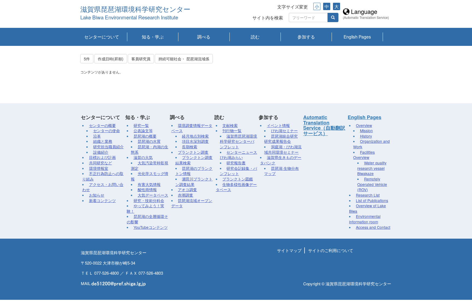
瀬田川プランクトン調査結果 (194, 181)
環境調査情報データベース (192, 128)
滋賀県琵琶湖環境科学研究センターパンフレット (238, 141)
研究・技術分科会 (149, 200)
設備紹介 (100, 152)
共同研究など (100, 162)
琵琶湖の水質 (149, 141)
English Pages (357, 37)
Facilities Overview (364, 154)
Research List (368, 195)
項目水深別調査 (195, 141)
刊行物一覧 (231, 130)
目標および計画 (102, 157)
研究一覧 (141, 125)
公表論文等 (143, 130)
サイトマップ (289, 250)
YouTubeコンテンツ (151, 227)
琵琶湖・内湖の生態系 (149, 149)
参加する (306, 37)
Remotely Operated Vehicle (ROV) (372, 184)
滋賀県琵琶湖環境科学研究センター (135, 9)
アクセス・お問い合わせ (102, 187)
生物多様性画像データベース (236, 187)
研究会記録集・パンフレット (238, 170)
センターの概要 (102, 125)
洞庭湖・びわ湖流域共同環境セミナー (283, 149)
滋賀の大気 (143, 157)
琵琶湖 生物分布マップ (281, 170)
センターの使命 (106, 130)
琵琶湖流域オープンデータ (192, 203)
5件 (87, 58)
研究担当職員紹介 (108, 146)
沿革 (97, 136)
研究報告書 (236, 162)
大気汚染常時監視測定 (149, 165)
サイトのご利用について (330, 250)
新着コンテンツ (102, 200)
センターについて (101, 37)
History (366, 136)
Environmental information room (364, 219)
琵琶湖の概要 (145, 136)
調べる (203, 37)
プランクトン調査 (193, 152)
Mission (366, 130)
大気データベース (153, 195)
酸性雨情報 (147, 189)
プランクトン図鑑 (237, 179)
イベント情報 (278, 125)
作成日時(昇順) (110, 58)
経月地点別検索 (195, 136)
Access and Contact (373, 227)
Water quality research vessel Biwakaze (372, 168)
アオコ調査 (187, 189)
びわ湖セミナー (284, 130)
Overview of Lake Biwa (367, 208)
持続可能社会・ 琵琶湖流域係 (183, 58)
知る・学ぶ (153, 37)
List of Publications (372, 200)
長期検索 (189, 146)
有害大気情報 (149, 184)
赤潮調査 (185, 195)
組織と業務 (102, 141)
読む (255, 37)
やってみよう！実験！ (145, 208)
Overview (364, 125)
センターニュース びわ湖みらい (238, 154)
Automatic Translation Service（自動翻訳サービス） (324, 125)
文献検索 (230, 125)
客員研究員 (141, 58)
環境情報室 (98, 168)
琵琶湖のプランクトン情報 (194, 170)
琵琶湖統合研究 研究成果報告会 (281, 138)
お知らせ (96, 195)
